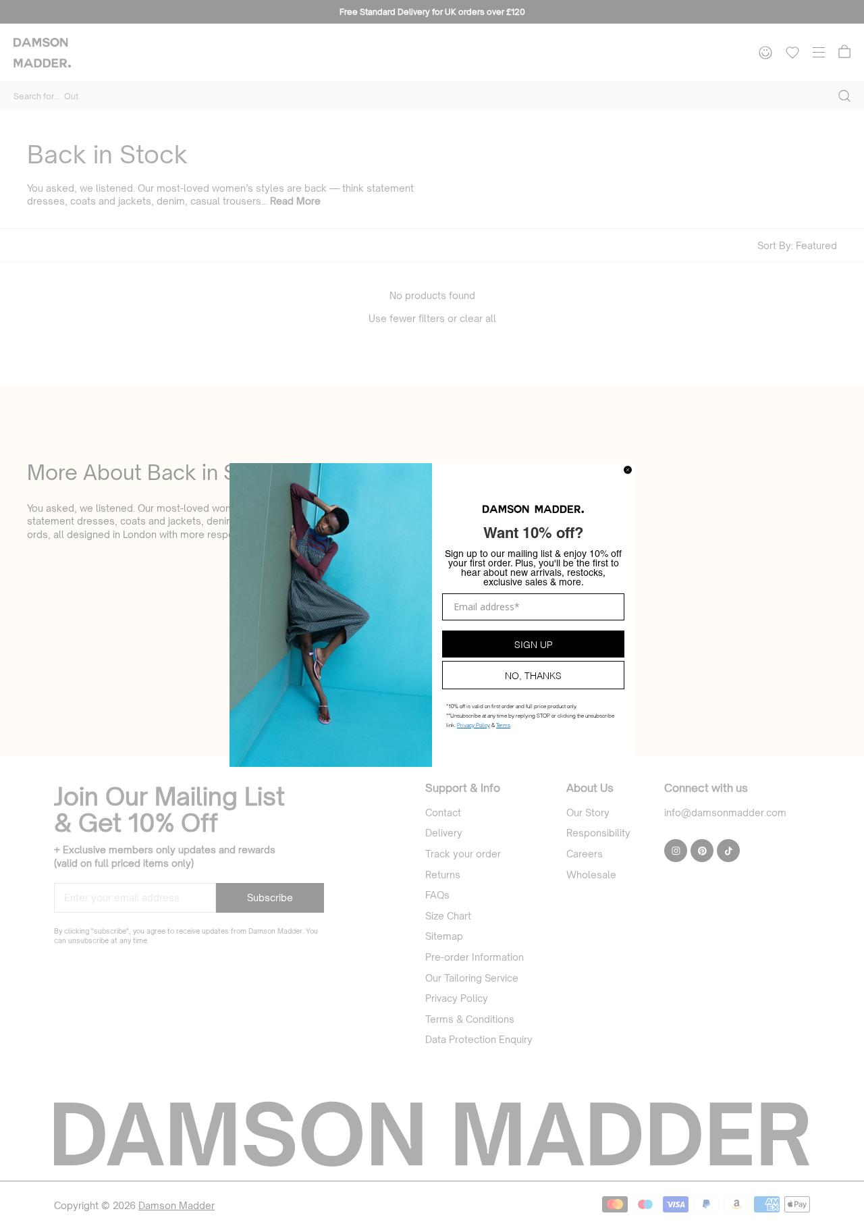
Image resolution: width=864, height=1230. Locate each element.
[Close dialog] (627, 469)
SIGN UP (533, 643)
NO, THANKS (533, 674)
